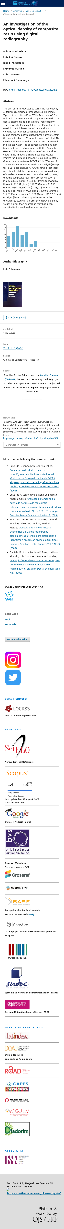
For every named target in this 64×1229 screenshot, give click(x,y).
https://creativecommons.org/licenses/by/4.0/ (34, 1193)
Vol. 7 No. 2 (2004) (34, 10)
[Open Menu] (3, 3)
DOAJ (31, 914)
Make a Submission (17, 639)
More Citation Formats (17, 444)
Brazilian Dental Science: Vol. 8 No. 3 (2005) (34, 515)
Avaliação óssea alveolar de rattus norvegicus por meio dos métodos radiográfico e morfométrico (35, 564)
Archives (17, 10)
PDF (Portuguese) (17, 317)
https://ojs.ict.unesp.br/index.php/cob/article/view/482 (30, 438)
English (9, 619)
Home (6, 10)
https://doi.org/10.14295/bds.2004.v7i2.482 (33, 89)
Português (10, 624)
